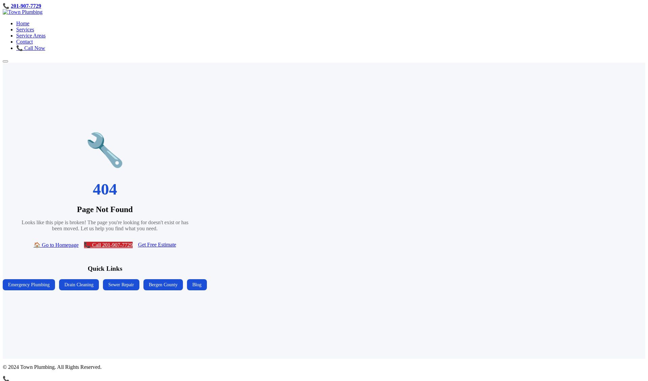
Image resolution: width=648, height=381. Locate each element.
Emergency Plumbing (29, 284)
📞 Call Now (30, 48)
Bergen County (163, 284)
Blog (196, 284)
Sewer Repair (121, 284)
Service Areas (31, 35)
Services (25, 29)
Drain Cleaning (78, 284)
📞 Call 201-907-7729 (108, 245)
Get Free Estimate (157, 244)
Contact (24, 42)
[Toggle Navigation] (5, 61)
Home (22, 23)
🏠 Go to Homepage (56, 245)
